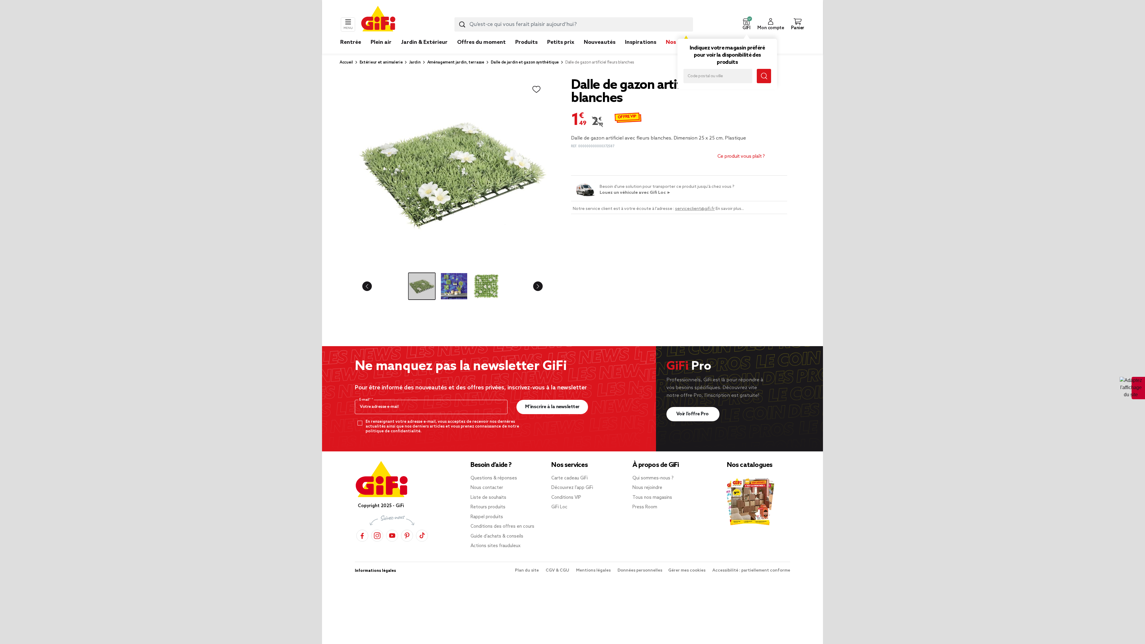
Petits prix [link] (560, 42)
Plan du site (527, 570)
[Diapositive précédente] (371, 286)
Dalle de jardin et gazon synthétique (525, 62)
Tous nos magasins (652, 497)
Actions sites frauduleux (496, 546)
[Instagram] (377, 535)
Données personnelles (640, 570)
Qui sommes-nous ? (653, 478)
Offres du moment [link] (481, 42)
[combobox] (573, 24)
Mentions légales (594, 570)
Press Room (644, 507)
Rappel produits (487, 517)
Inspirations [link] (640, 42)
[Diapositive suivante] (533, 286)
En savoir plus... (730, 208)
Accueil (346, 62)
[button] (746, 24)
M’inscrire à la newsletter (552, 407)
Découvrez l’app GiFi (572, 487)
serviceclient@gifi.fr (695, 208)
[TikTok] (422, 535)
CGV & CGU (558, 570)
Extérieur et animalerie (381, 62)
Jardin (414, 62)
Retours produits (488, 507)
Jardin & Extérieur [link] (424, 42)
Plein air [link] (381, 42)
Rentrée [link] (350, 42)
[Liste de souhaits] (536, 89)
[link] (526, 51)
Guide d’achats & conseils (497, 536)
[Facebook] (362, 535)
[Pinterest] (407, 535)
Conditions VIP (566, 497)
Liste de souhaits (488, 497)
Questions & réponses (494, 478)
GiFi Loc (559, 507)
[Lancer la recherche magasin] (764, 76)
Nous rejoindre (647, 487)
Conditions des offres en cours (502, 526)
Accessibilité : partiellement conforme (751, 570)
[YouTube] (392, 535)
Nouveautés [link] (599, 42)
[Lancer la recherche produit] (462, 24)
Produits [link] (526, 42)
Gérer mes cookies (687, 570)
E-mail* (365, 400)
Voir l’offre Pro (693, 414)
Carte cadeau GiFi (569, 478)
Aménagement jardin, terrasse (455, 62)
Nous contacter (487, 487)
